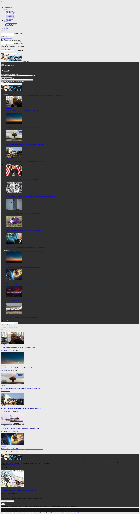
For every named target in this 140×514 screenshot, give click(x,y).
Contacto (6, 28)
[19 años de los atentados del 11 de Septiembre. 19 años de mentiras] (14, 209)
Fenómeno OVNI (10, 12)
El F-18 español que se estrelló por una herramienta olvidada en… (26, 144)
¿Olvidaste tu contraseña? (6, 38)
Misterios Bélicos (10, 16)
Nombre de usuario (18, 33)
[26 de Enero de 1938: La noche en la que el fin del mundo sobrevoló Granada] (14, 296)
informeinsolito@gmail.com (13, 464)
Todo (7, 95)
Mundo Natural (9, 27)
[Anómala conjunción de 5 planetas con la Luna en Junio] (14, 123)
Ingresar (5, 68)
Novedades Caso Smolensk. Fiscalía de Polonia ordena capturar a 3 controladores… (31, 196)
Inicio (5, 509)
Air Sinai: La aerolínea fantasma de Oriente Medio (21, 317)
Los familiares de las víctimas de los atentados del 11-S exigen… (25, 179)
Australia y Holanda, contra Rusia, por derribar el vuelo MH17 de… (27, 161)
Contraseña (16, 35)
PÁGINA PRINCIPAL (11, 327)
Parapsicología (9, 19)
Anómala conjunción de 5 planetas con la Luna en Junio (23, 127)
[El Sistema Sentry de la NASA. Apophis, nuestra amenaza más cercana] (14, 279)
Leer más (80, 512)
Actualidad (8, 108)
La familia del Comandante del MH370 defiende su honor (23, 111)
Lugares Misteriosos (11, 13)
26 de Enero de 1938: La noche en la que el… (19, 300)
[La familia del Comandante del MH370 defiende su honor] (14, 106)
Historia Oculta (9, 25)
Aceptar (76, 512)
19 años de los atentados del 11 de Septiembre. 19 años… (23, 213)
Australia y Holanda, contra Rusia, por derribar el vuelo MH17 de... (21, 408)
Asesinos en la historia (11, 23)
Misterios (6, 9)
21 (1, 494)
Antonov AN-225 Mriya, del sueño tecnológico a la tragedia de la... (20, 428)
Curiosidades (6, 21)
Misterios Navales (10, 17)
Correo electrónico (18, 42)
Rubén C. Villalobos (5, 493)
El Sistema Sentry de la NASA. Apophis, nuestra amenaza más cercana (27, 284)
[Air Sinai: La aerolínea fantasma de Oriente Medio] (14, 313)
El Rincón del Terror (11, 24)
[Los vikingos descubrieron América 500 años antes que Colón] (12, 486)
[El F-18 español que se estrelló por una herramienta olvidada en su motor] (14, 140)
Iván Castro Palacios (5, 350)
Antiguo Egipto (10, 11)
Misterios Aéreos (10, 15)
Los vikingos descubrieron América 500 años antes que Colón (19, 490)
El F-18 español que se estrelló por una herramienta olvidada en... (20, 388)
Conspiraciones (7, 20)
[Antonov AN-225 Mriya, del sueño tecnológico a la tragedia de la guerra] (12, 424)
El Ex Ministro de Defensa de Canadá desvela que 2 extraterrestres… (26, 247)
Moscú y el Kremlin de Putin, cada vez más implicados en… (24, 230)
